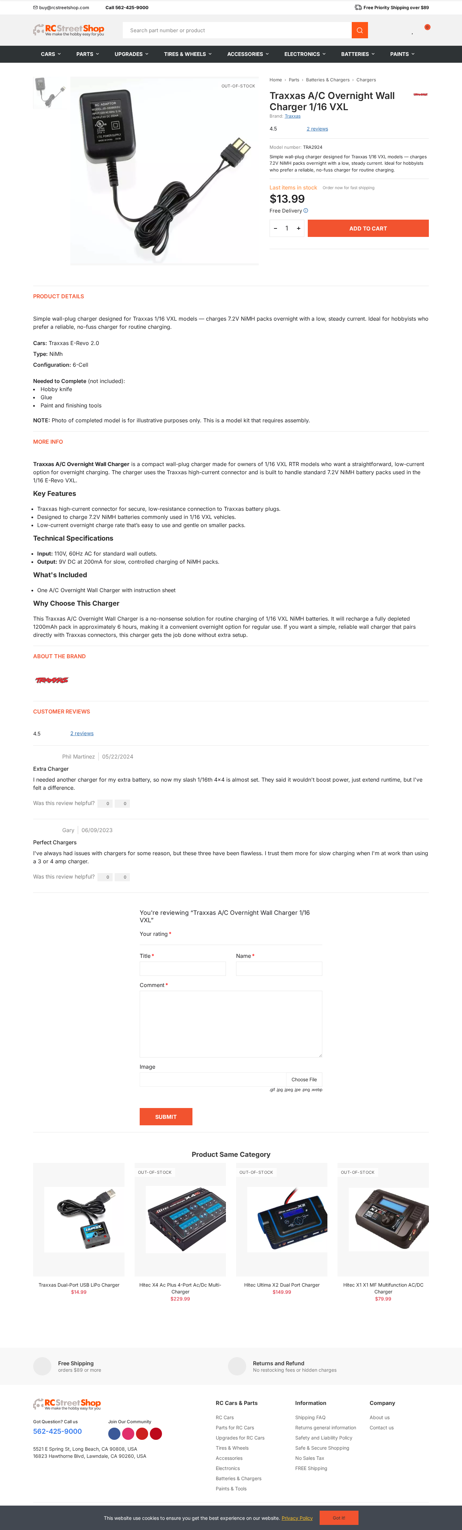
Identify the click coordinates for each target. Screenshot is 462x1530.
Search (360, 30)
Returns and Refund (278, 1363)
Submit (166, 1116)
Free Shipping (76, 1363)
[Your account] (401, 30)
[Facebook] (114, 1434)
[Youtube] (142, 1434)
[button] (61, 7)
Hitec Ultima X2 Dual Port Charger (282, 1285)
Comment (152, 985)
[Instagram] (128, 1434)
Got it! (339, 1518)
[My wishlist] (413, 30)
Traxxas (293, 116)
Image (147, 1066)
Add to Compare (107, 1175)
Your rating (154, 933)
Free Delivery (286, 210)
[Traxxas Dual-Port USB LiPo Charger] (78, 1219)
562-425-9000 (57, 1431)
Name (243, 955)
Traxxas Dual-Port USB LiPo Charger (79, 1285)
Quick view (107, 1188)
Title (145, 955)
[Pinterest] (156, 1434)
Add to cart (368, 228)
